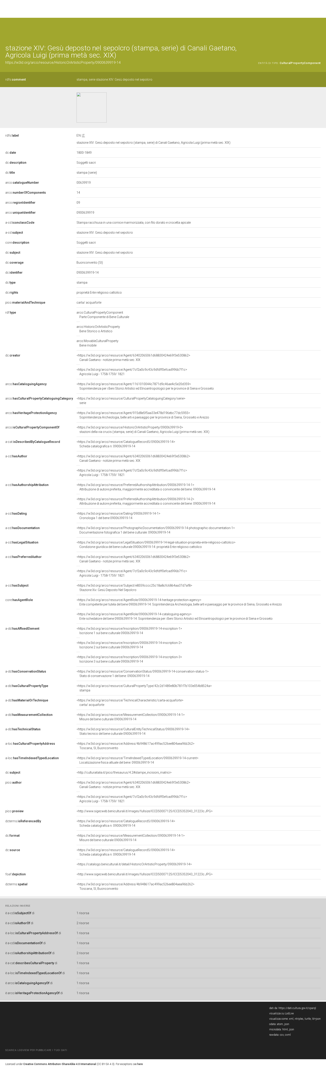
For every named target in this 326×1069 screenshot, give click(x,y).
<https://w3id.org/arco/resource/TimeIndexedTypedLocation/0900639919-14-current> (137, 760)
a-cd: (19, 222)
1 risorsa (83, 913)
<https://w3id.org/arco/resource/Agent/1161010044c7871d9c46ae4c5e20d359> (145, 386)
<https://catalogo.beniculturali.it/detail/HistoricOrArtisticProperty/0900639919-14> (134, 864)
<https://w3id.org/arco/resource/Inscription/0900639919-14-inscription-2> (129, 645)
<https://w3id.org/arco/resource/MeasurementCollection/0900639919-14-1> (131, 717)
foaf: (15, 874)
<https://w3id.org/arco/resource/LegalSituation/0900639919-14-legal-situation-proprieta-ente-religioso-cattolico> (156, 545)
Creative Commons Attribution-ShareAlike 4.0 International (59, 1064)
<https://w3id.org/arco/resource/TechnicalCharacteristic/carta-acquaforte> (130, 703)
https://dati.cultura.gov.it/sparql (297, 1008)
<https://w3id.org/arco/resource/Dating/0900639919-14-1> (118, 516)
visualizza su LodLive (281, 1013)
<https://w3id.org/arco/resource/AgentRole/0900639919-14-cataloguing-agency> (175, 616)
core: (17, 242)
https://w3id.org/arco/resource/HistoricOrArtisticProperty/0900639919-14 (63, 62)
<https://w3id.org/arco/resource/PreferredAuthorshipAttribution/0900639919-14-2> (146, 501)
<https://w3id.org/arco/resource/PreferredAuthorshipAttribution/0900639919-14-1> (146, 487)
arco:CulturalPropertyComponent (103, 315)
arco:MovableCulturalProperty (97, 343)
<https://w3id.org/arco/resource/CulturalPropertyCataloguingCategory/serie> (131, 401)
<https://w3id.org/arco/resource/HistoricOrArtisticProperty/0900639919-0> (143, 430)
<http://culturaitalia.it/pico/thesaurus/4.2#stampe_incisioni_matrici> (124, 772)
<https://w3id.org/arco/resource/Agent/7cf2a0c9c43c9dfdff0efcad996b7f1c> (132, 372)
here (140, 1064)
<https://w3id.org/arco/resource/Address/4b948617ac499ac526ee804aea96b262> (135, 746)
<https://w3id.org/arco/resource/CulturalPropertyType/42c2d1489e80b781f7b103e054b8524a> (144, 688)
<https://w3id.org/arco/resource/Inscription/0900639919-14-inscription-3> (129, 659)
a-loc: (30, 743)
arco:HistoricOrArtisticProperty (98, 329)
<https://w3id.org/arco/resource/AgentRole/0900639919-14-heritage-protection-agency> (179, 602)
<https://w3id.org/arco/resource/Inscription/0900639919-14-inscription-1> (129, 631)
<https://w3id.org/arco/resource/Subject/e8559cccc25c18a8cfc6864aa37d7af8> (134, 588)
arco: (22, 182)
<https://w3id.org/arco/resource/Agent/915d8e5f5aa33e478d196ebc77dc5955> (143, 415)
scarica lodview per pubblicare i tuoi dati (36, 1050)
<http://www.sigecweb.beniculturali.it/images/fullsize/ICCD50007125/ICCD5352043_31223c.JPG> (145, 811)
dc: (10, 152)
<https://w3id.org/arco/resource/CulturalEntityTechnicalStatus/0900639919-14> (133, 731)
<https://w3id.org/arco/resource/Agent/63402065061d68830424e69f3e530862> (133, 358)
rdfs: (15, 79)
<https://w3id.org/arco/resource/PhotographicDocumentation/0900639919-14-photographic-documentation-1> (156, 530)
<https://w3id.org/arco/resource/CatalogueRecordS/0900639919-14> (126, 444)
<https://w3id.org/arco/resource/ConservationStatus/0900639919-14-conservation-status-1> (143, 674)
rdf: (10, 312)
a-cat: (32, 442)
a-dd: (22, 628)
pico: (25, 302)
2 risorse (83, 923)
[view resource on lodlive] (318, 29)
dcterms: (23, 821)
